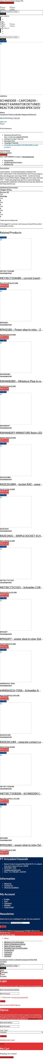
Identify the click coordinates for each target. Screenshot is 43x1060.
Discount (7, 141)
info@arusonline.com (12, 870)
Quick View (4, 287)
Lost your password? (20, 997)
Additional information (13, 162)
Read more (4, 646)
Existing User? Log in (7, 1040)
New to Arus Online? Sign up (10, 1005)
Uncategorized (28, 157)
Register (3, 1036)
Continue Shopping (6, 1057)
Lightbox (3, 96)
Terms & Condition (11, 887)
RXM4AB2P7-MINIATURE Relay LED (21, 432)
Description (8, 160)
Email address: (5, 923)
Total (6, 143)
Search (3, 14)
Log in (2, 1001)
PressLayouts (18, 931)
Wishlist (7, 905)
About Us (7, 883)
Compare (3, 155)
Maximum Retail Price (12, 136)
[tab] (23, 160)
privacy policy (33, 1019)
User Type (4, 1030)
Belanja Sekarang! (7, 3)
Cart (6, 901)
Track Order (9, 907)
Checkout (8, 903)
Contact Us (8, 885)
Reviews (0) (8, 164)
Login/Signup (5, 935)
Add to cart (4, 285)
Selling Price (8, 139)
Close (12, 935)
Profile (6, 899)
